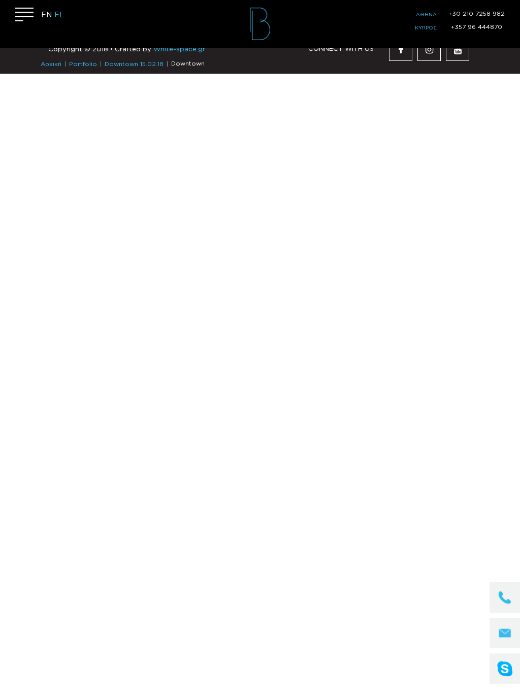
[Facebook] (400, 49)
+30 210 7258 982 (476, 14)
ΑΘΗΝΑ (426, 15)
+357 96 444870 (476, 27)
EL (59, 15)
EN (46, 15)
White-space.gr (179, 49)
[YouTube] (457, 49)
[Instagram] (429, 49)
